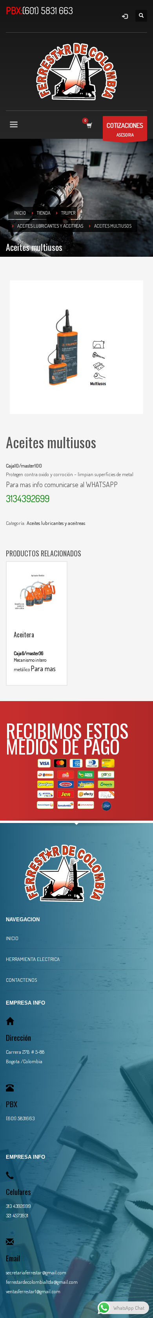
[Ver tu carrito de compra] (89, 125)
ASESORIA (125, 129)
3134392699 (27, 498)
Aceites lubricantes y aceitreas (56, 523)
